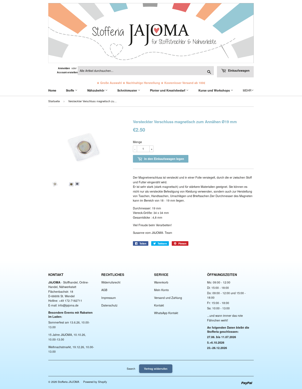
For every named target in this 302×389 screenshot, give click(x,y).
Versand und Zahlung (168, 298)
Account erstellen (67, 72)
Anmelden (64, 68)
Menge (137, 142)
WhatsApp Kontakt (166, 313)
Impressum (108, 298)
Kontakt (159, 305)
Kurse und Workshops (214, 90)
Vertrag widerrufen (155, 369)
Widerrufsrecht (110, 282)
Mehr (247, 90)
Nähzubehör (96, 90)
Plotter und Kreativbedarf (168, 90)
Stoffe (70, 90)
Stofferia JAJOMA (68, 382)
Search (131, 369)
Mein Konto (161, 290)
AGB (104, 290)
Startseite (54, 101)
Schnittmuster (127, 90)
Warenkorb (161, 282)
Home (52, 90)
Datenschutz (109, 305)
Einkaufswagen (238, 70)
